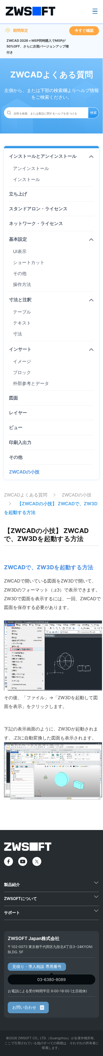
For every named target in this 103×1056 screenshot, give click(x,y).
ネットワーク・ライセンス (36, 223)
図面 (13, 397)
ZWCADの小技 (24, 471)
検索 (93, 112)
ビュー (15, 427)
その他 (19, 273)
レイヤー (18, 412)
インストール (26, 179)
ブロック (22, 372)
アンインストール (31, 168)
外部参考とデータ (31, 383)
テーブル (22, 311)
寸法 (17, 333)
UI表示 (19, 251)
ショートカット (28, 262)
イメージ (22, 361)
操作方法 (22, 284)
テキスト (22, 323)
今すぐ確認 (84, 30)
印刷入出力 (20, 442)
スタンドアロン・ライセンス (38, 208)
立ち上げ (18, 193)
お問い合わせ (25, 1007)
